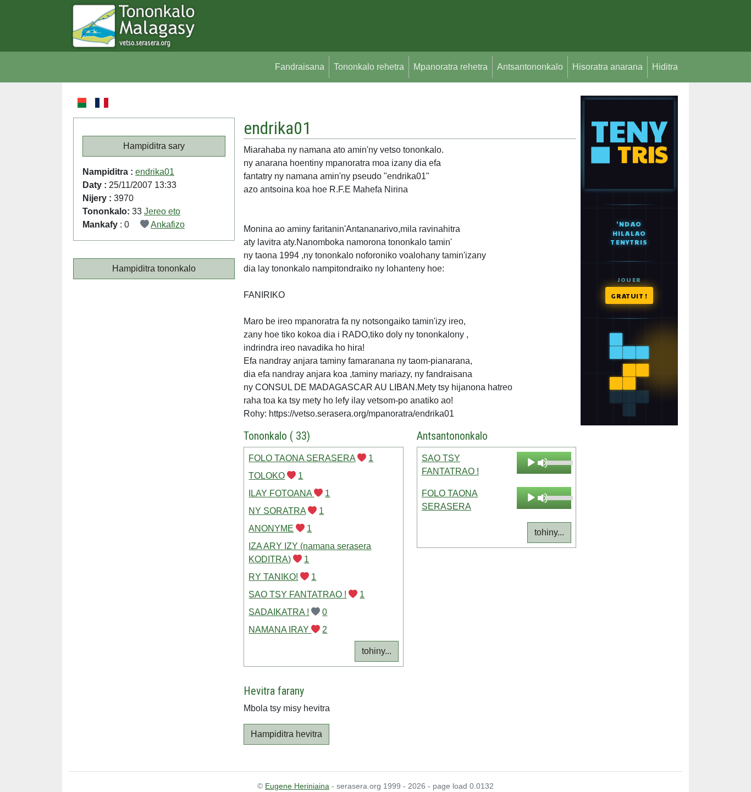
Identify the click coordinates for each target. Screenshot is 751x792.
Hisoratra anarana (607, 66)
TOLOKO (267, 475)
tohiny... (376, 651)
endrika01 (154, 171)
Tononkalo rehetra (369, 66)
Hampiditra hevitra (286, 734)
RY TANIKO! (273, 576)
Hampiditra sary (154, 146)
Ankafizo (168, 224)
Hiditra (665, 66)
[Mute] (542, 462)
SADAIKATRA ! (279, 612)
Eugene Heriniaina (297, 786)
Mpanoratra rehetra (450, 66)
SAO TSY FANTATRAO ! (297, 594)
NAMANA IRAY (280, 629)
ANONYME (271, 528)
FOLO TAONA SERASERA (302, 458)
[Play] (531, 462)
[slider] (555, 462)
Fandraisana (299, 66)
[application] (544, 463)
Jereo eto (162, 211)
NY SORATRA (277, 511)
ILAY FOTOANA (281, 493)
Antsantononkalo (530, 66)
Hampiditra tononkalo (154, 268)
